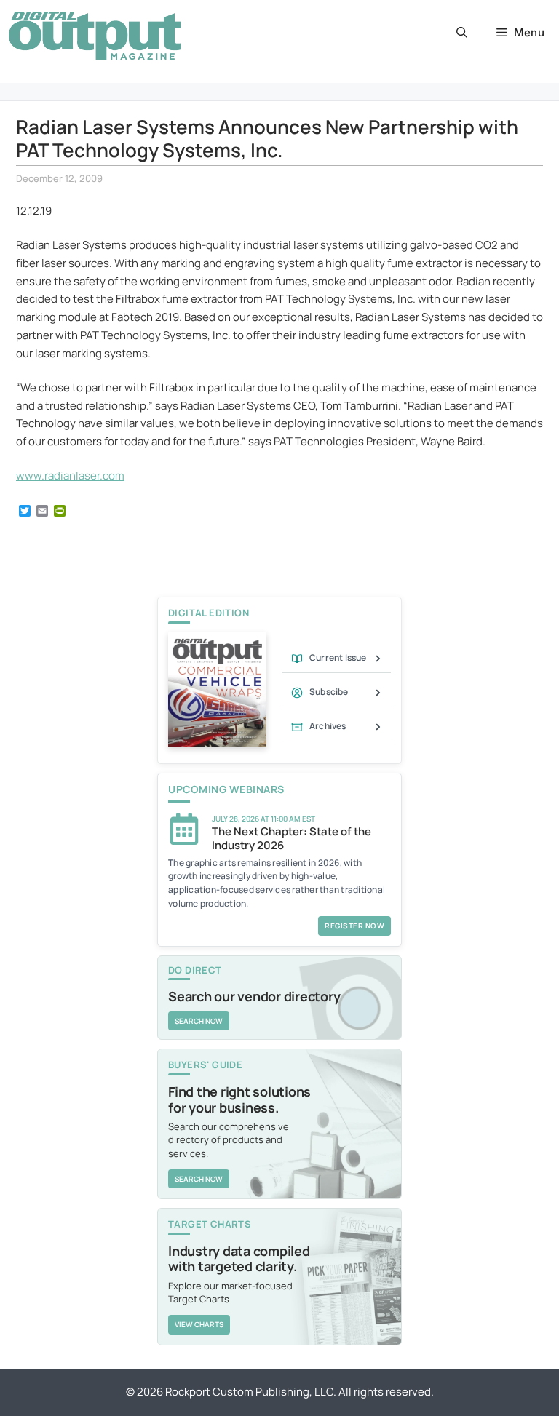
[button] (462, 32)
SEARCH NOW (199, 1021)
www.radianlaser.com (70, 475)
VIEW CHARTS (199, 1324)
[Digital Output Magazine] (94, 35)
